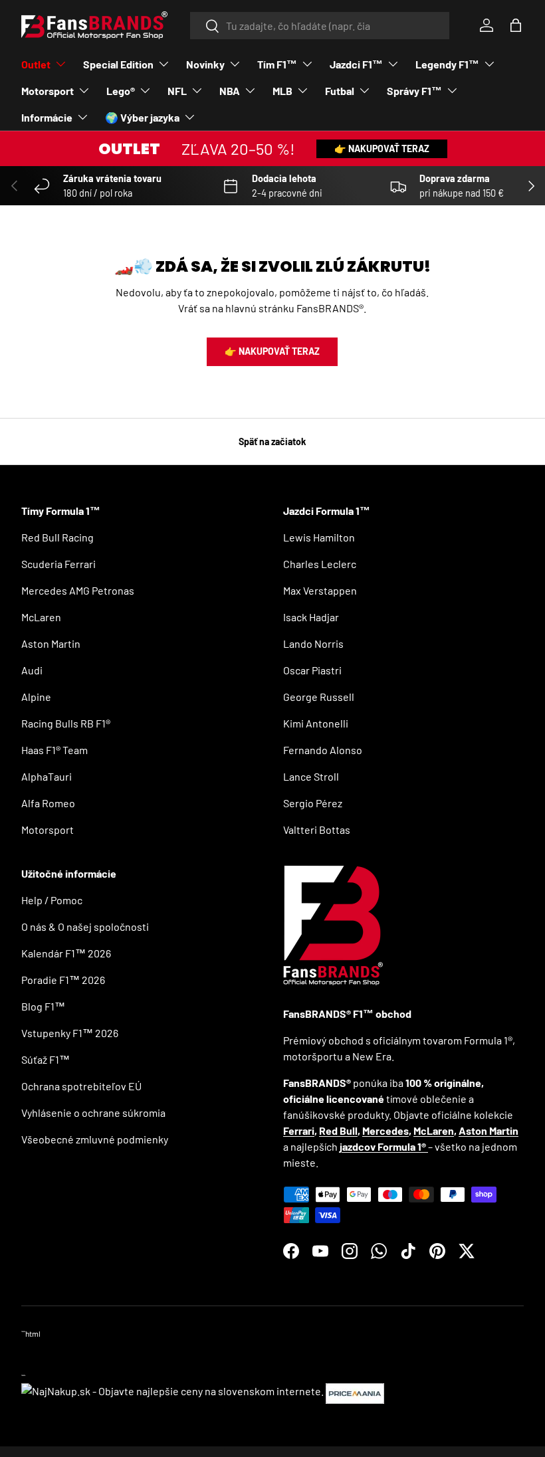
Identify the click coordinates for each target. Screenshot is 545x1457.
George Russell (318, 696)
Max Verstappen (320, 590)
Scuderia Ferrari (58, 563)
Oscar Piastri (312, 670)
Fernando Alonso (322, 749)
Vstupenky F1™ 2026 (69, 1032)
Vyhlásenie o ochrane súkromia (93, 1112)
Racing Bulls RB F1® (65, 723)
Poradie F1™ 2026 (63, 979)
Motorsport (47, 829)
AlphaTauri (46, 776)
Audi (32, 670)
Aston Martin (50, 643)
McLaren (41, 617)
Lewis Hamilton (319, 537)
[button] (515, 25)
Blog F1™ (43, 1006)
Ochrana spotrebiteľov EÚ (81, 1086)
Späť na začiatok (272, 441)
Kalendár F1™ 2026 (66, 953)
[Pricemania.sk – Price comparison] (355, 1391)
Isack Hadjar (311, 617)
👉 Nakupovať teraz (381, 148)
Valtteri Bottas (316, 829)
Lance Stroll (311, 776)
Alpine (36, 696)
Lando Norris (313, 643)
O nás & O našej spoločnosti (85, 926)
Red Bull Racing (57, 537)
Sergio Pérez (312, 803)
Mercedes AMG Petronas (77, 590)
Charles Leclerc (319, 563)
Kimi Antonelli (315, 723)
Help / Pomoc (51, 900)
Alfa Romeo (48, 803)
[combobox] (320, 25)
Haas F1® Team (54, 749)
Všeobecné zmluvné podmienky (94, 1139)
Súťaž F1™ (45, 1059)
